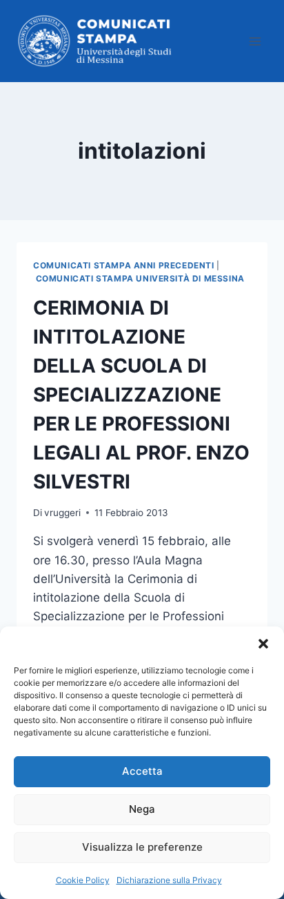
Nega (142, 809)
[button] (263, 644)
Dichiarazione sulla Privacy (169, 880)
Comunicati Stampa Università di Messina (140, 278)
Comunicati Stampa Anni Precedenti (123, 265)
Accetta (142, 771)
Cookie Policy (83, 880)
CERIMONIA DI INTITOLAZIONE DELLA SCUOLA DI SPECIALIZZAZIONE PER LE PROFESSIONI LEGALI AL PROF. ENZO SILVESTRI (141, 394)
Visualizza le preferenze (142, 846)
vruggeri (62, 512)
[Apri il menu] (254, 41)
